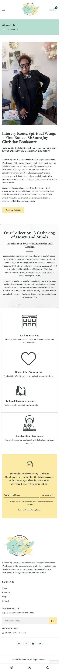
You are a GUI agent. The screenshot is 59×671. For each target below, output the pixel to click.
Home (4, 29)
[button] (54, 9)
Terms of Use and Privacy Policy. (29, 510)
